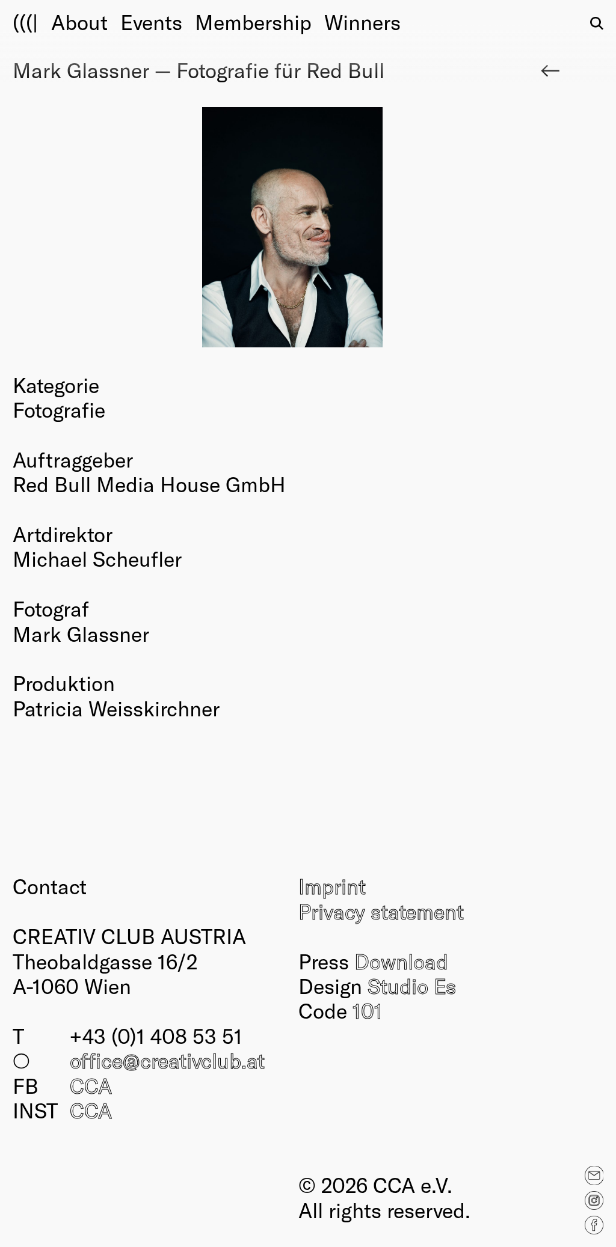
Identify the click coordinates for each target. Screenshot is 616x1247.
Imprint (332, 885)
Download (401, 961)
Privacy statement (381, 911)
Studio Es (412, 985)
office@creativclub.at (167, 1060)
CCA (91, 1085)
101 (368, 1010)
